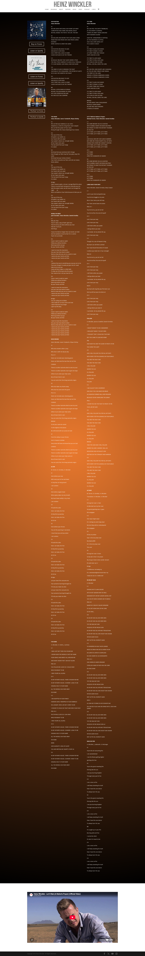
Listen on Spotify (36, 51)
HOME (47, 9)
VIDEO (80, 9)
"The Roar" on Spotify (36, 117)
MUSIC (74, 9)
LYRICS (94, 9)
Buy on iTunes (36, 44)
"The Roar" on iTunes (36, 111)
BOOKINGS (54, 9)
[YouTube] (112, 954)
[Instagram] (116, 954)
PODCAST (87, 9)
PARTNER (67, 9)
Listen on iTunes (36, 76)
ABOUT (61, 9)
